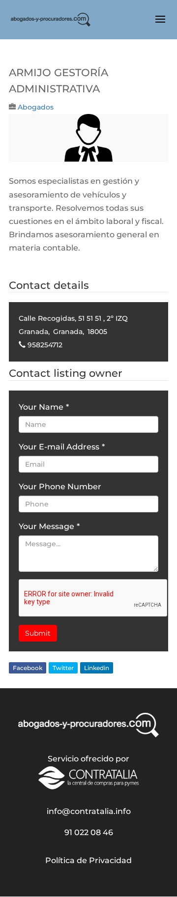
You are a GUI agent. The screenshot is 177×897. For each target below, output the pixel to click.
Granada (33, 331)
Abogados (36, 107)
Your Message (49, 526)
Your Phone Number (60, 486)
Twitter (63, 668)
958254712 (45, 344)
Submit (38, 633)
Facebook (27, 668)
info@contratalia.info (89, 811)
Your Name (44, 407)
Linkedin (96, 668)
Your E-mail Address (62, 446)
